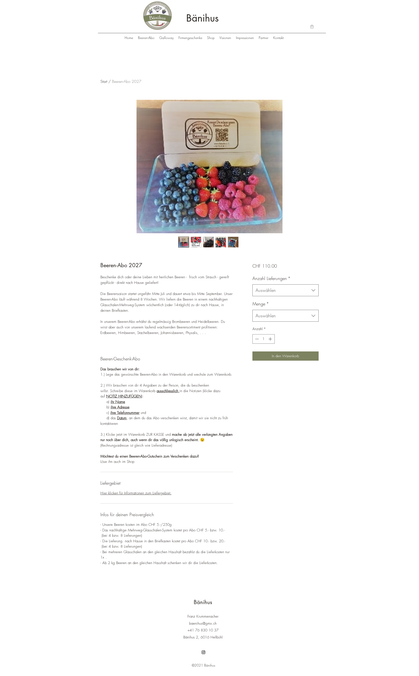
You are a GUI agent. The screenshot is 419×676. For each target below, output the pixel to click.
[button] (312, 26)
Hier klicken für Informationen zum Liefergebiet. (135, 493)
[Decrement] (256, 338)
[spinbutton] (263, 338)
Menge (260, 304)
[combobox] (285, 290)
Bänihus (202, 18)
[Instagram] (203, 652)
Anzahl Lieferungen (271, 278)
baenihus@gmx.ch (203, 623)
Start (103, 81)
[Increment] (270, 338)
